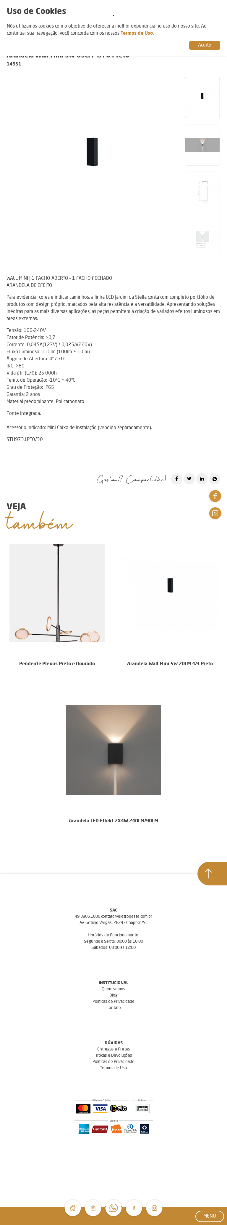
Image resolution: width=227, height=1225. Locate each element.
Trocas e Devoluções (113, 1055)
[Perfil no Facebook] (134, 1208)
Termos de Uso (113, 1068)
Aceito (204, 45)
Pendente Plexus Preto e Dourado (57, 664)
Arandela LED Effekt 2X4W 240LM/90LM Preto (113, 822)
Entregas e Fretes (113, 1049)
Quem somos (113, 989)
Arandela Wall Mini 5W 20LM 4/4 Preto (170, 664)
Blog (113, 995)
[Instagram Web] (154, 1208)
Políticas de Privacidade (113, 1001)
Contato (113, 1008)
